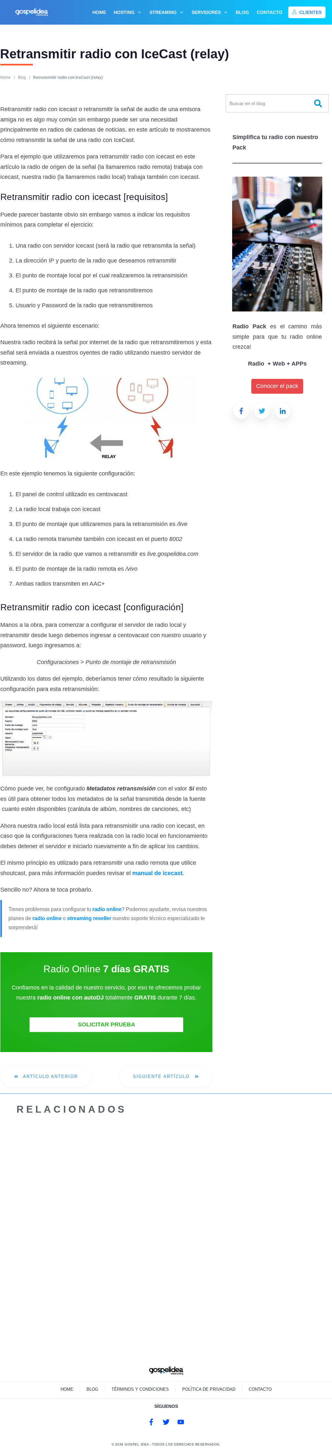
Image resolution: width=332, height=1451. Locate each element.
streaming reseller (89, 918)
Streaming (36, 1193)
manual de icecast (157, 873)
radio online (107, 909)
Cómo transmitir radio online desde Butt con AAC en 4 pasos (149, 1215)
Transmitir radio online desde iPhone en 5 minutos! (242, 1215)
